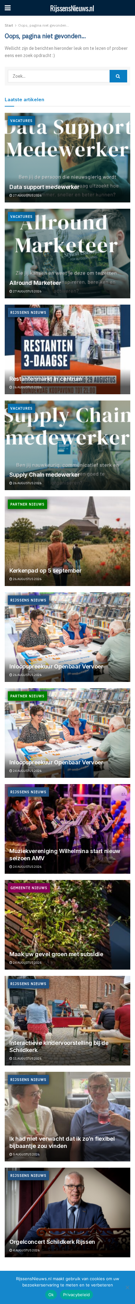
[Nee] (127, 1287)
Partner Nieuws (27, 504)
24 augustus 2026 (26, 771)
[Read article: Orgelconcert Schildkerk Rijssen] (67, 1212)
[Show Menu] (8, 8)
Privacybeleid (76, 1294)
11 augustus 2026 (26, 1058)
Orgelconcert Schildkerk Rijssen (52, 1242)
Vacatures (21, 120)
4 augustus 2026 (26, 1250)
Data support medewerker (44, 187)
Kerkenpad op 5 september (45, 570)
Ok (51, 1294)
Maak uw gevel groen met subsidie (56, 954)
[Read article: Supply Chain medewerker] (67, 445)
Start (9, 25)
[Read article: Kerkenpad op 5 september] (67, 541)
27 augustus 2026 (26, 195)
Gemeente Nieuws (28, 888)
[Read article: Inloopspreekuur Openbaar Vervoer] (67, 637)
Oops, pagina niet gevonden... (43, 25)
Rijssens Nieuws (28, 312)
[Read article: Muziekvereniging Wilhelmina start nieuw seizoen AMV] (67, 829)
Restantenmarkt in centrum (45, 378)
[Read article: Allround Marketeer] (67, 253)
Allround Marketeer (35, 283)
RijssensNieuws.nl (72, 8)
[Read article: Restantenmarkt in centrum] (67, 349)
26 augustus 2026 (26, 387)
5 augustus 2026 (26, 1154)
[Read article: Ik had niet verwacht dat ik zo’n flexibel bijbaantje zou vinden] (67, 1116)
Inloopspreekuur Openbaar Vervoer (56, 666)
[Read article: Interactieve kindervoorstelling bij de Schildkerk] (67, 1021)
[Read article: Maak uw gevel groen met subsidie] (67, 925)
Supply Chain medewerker (44, 474)
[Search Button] (118, 76)
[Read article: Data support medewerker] (67, 157)
